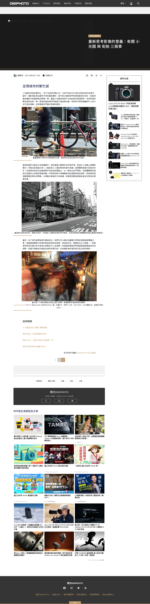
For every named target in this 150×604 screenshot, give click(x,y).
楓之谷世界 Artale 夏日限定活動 (56, 466)
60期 (80, 381)
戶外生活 (46, 3)
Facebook (87, 75)
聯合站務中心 (108, 594)
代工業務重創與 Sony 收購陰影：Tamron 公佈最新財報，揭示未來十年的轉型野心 (59, 438)
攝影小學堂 (51, 381)
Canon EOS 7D (19, 305)
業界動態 (56, 3)
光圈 (62, 381)
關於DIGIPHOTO (42, 594)
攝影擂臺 (88, 3)
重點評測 (67, 3)
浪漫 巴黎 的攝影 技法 (34, 346)
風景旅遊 (39, 381)
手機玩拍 (77, 3)
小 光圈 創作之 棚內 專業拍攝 (35, 328)
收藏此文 (49, 75)
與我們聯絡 (94, 594)
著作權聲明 (68, 594)
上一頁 (55, 360)
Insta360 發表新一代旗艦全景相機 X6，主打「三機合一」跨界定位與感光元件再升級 (28, 527)
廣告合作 (56, 594)
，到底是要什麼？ (35, 334)
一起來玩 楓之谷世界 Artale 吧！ (87, 466)
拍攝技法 (35, 3)
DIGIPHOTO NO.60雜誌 (86, 353)
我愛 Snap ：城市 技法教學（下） (39, 340)
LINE (92, 75)
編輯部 (20, 75)
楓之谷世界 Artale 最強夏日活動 (26, 495)
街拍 (71, 381)
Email (101, 75)
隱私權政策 (81, 594)
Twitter (96, 75)
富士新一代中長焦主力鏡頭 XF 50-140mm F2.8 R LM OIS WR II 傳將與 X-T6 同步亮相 (89, 527)
